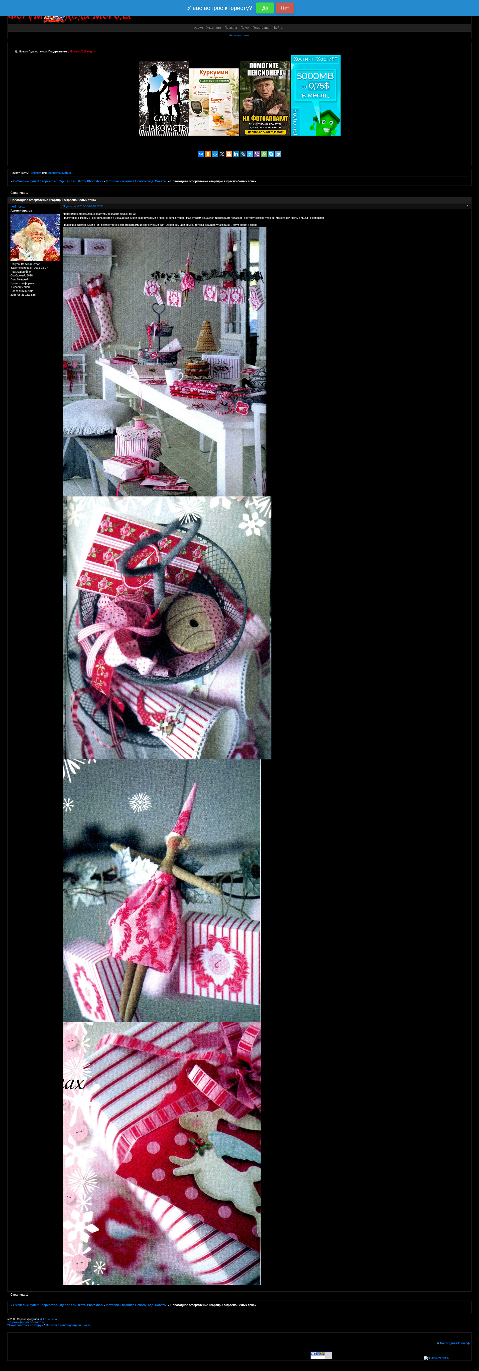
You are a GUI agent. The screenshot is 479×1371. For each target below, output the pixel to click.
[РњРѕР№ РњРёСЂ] (215, 154)
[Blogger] (229, 154)
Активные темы (239, 35)
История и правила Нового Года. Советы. (136, 181)
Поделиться (70, 206)
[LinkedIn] (236, 154)
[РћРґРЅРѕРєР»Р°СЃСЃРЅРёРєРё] (208, 154)
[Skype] (271, 154)
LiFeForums (48, 1319)
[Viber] (257, 154)
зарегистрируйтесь (59, 172)
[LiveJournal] (243, 154)
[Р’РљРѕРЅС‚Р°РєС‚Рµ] (201, 154)
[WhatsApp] (264, 154)
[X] (222, 154)
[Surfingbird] (250, 154)
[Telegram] (278, 154)
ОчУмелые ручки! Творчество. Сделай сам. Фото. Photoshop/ (58, 181)
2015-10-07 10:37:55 (90, 206)
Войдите (36, 172)
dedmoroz (17, 206)
